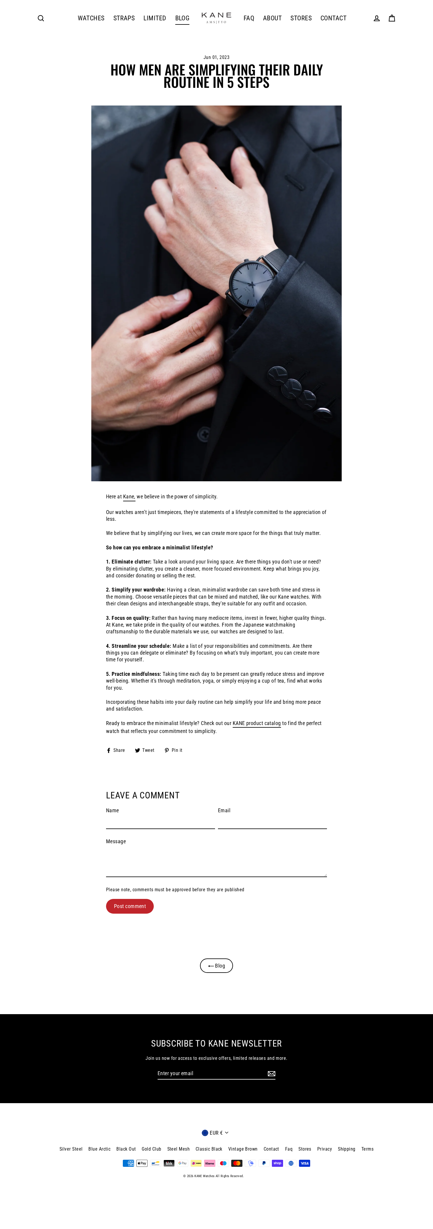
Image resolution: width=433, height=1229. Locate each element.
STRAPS (124, 18)
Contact (271, 1149)
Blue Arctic (99, 1149)
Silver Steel (71, 1149)
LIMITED (154, 18)
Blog (219, 966)
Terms (367, 1149)
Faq (288, 1149)
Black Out (126, 1149)
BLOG (182, 18)
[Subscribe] (270, 1073)
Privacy (324, 1149)
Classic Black (209, 1149)
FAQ (249, 18)
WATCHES (91, 18)
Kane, (129, 496)
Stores (304, 1149)
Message (116, 841)
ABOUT (272, 18)
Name (112, 810)
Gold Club (151, 1149)
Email (224, 810)
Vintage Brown (243, 1149)
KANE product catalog (257, 723)
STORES (301, 18)
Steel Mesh (178, 1149)
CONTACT (333, 18)
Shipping (347, 1149)
